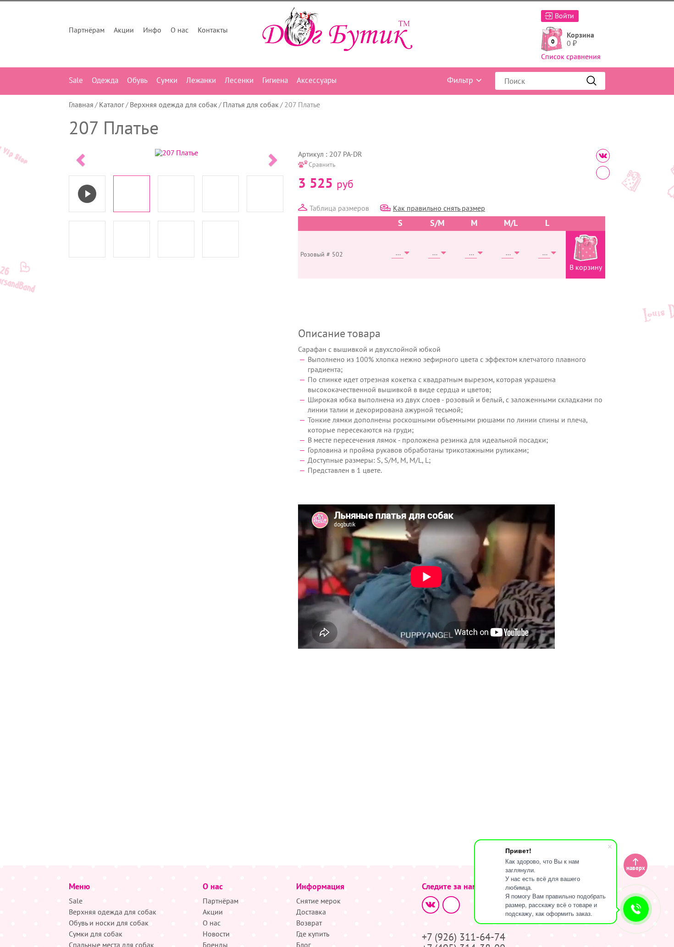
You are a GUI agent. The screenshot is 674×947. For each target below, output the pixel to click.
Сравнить (322, 164)
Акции (124, 29)
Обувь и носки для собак (109, 922)
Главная (81, 104)
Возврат (309, 922)
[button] (79, 157)
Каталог (111, 104)
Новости (216, 933)
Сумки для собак (95, 933)
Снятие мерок (318, 900)
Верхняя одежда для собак (173, 104)
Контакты (213, 29)
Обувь (137, 80)
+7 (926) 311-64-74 (463, 937)
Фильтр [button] (460, 80)
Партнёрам (87, 29)
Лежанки (201, 80)
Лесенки (239, 80)
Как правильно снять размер (439, 208)
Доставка (311, 911)
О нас (179, 29)
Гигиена (275, 80)
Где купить (312, 933)
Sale (76, 80)
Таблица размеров (339, 208)
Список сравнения (571, 56)
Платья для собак (251, 104)
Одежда (105, 80)
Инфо (152, 29)
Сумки (166, 80)
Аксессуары (317, 80)
